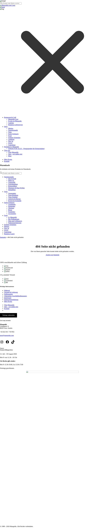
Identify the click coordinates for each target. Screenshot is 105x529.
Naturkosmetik (13, 130)
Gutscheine (11, 145)
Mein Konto (8, 159)
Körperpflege (12, 186)
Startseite (3, 237)
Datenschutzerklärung (11, 300)
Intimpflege (12, 190)
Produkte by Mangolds (11, 147)
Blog (9, 156)
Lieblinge (11, 139)
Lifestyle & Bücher (14, 199)
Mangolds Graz (13, 119)
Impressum (7, 298)
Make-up (11, 180)
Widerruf (7, 290)
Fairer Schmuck (13, 134)
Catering (11, 123)
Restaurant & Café (10, 117)
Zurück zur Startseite (52, 255)
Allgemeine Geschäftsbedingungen (15, 296)
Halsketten (11, 206)
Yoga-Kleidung (13, 195)
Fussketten (11, 212)
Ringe (10, 210)
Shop (5, 126)
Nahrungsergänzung (14, 223)
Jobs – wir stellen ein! (15, 154)
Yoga (10, 132)
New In (10, 141)
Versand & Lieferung (11, 292)
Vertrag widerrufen (8, 315)
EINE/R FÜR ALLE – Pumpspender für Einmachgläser (26, 148)
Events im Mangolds (15, 121)
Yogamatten (12, 193)
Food (10, 136)
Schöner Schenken (14, 137)
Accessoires (12, 213)
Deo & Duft (12, 179)
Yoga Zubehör (13, 197)
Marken (10, 128)
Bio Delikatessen (13, 219)
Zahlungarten (8, 294)
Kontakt (6, 161)
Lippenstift (11, 182)
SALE (10, 143)
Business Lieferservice (15, 125)
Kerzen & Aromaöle (14, 201)
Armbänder (12, 204)
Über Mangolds (13, 152)
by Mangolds (12, 217)
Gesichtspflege (13, 184)
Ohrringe (11, 208)
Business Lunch (9, 234)
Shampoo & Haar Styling (16, 188)
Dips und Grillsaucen (15, 221)
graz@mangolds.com (7, 335)
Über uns (7, 150)
